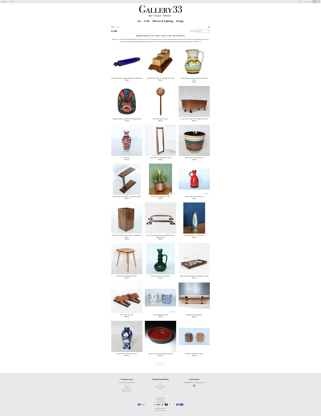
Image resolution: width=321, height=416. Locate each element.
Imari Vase (127, 157)
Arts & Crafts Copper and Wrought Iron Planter (194, 119)
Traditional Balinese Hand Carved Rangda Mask (127, 119)
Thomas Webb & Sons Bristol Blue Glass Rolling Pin (126, 78)
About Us (126, 385)
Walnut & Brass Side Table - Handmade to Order (127, 196)
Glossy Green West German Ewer (160, 276)
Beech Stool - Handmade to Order (127, 276)
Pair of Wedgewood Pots (160, 315)
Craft (160, 384)
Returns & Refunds (127, 389)
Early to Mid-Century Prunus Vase (127, 353)
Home (113, 27)
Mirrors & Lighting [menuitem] (162, 20)
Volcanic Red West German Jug (194, 196)
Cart (316, 1)
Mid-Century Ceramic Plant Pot (194, 157)
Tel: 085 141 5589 (199, 382)
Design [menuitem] (180, 20)
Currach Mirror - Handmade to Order (160, 157)
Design (160, 388)
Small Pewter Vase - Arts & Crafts (194, 235)
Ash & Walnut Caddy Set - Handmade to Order (160, 78)
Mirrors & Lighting (160, 386)
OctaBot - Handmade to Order (194, 353)
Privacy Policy (127, 391)
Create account (307, 1)
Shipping (126, 387)
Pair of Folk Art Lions (126, 315)
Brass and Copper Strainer (160, 119)
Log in (300, 1)
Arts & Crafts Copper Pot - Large (160, 196)
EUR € (10, 1)
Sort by (192, 31)
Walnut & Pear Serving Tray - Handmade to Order (194, 276)
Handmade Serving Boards (194, 315)
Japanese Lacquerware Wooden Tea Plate (160, 353)
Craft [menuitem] (147, 20)
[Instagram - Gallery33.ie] (209, 27)
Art (160, 382)
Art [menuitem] (139, 20)
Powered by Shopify (160, 410)
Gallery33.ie (163, 408)
